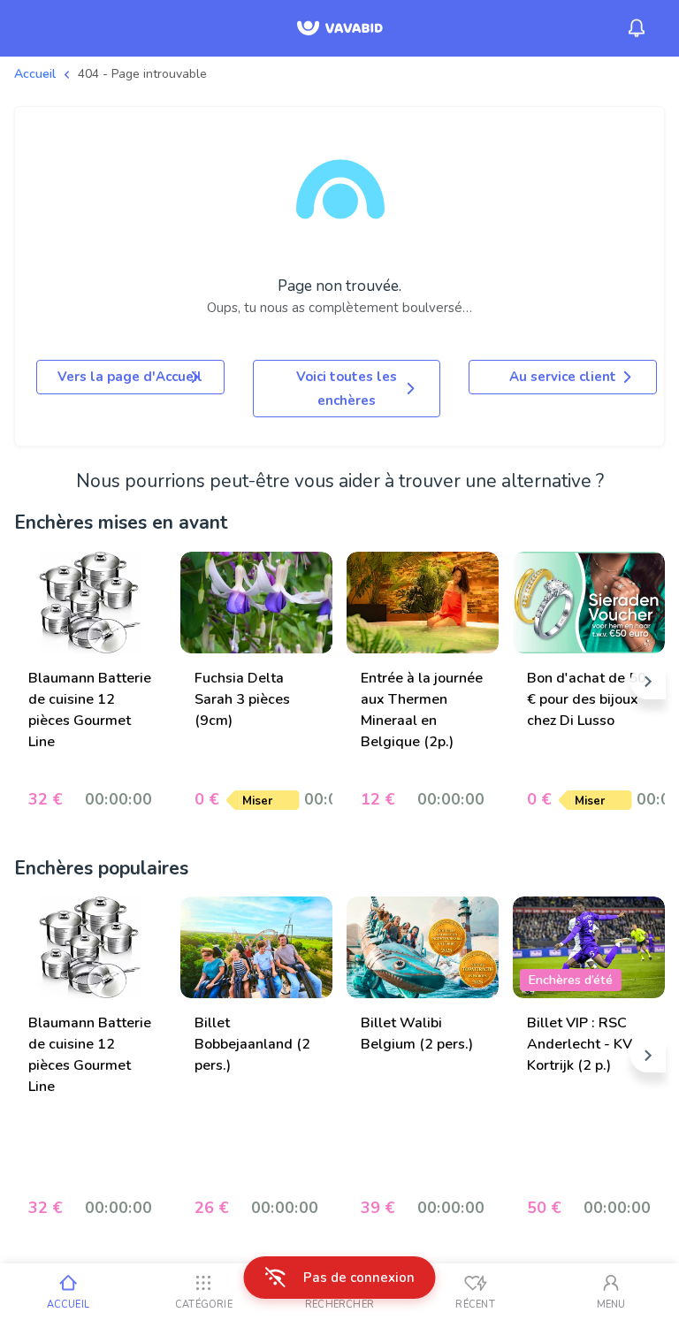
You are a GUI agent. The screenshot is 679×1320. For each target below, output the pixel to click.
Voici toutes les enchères (346, 388)
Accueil (35, 73)
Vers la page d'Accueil (129, 376)
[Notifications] (636, 28)
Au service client (562, 376)
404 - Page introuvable (142, 73)
